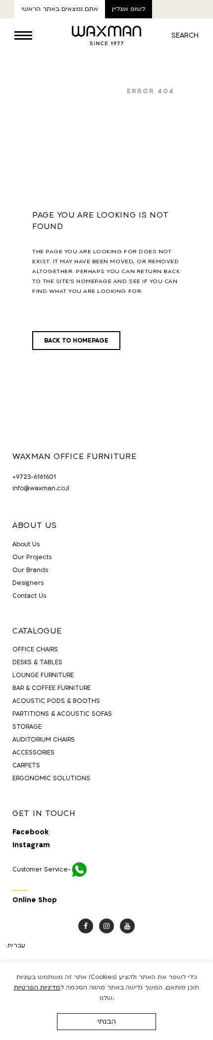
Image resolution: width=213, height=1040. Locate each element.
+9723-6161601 (34, 477)
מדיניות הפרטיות (37, 987)
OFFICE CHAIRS (35, 649)
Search (185, 35)
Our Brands (30, 570)
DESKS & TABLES (37, 662)
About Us (26, 544)
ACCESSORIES (33, 752)
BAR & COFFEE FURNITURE (51, 688)
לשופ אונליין (128, 9)
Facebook (30, 832)
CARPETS (26, 765)
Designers (28, 583)
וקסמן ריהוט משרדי (77, 91)
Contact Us (29, 596)
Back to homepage (76, 341)
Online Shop (34, 900)
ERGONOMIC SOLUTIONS (51, 778)
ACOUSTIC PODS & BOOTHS (56, 701)
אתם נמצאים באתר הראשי (59, 9)
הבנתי (107, 1021)
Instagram (31, 845)
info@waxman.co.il (40, 488)
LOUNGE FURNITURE (43, 675)
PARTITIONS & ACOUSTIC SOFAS (62, 714)
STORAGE (27, 727)
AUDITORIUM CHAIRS (43, 740)
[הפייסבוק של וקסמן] (85, 926)
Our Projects (32, 557)
